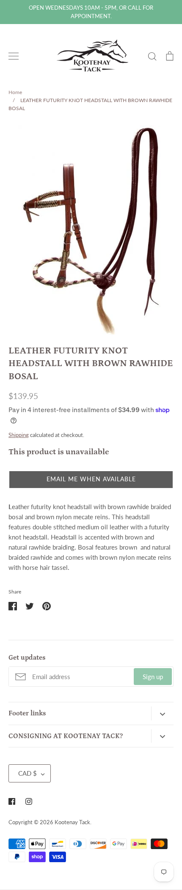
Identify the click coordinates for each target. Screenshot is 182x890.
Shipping (18, 435)
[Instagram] (28, 801)
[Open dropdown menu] (162, 713)
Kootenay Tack (72, 822)
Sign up (153, 676)
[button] (91, 479)
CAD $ (27, 773)
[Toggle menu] (13, 56)
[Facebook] (11, 801)
